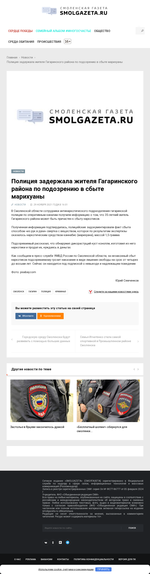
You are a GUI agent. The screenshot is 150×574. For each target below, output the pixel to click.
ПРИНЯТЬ (103, 569)
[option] (42, 406)
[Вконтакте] (46, 542)
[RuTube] (60, 542)
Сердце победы (20, 31)
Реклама (31, 559)
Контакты (63, 559)
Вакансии (46, 559)
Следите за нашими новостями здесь (116, 291)
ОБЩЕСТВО (102, 31)
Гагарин (33, 292)
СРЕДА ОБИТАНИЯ (21, 42)
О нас (17, 559)
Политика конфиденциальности (94, 559)
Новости (27, 57)
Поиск (132, 528)
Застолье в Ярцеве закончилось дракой (37, 427)
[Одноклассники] (53, 542)
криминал (60, 292)
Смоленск (18, 292)
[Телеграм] (67, 542)
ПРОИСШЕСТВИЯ (49, 42)
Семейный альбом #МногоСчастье (63, 31)
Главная (12, 57)
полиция (46, 292)
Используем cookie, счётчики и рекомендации (66, 569)
